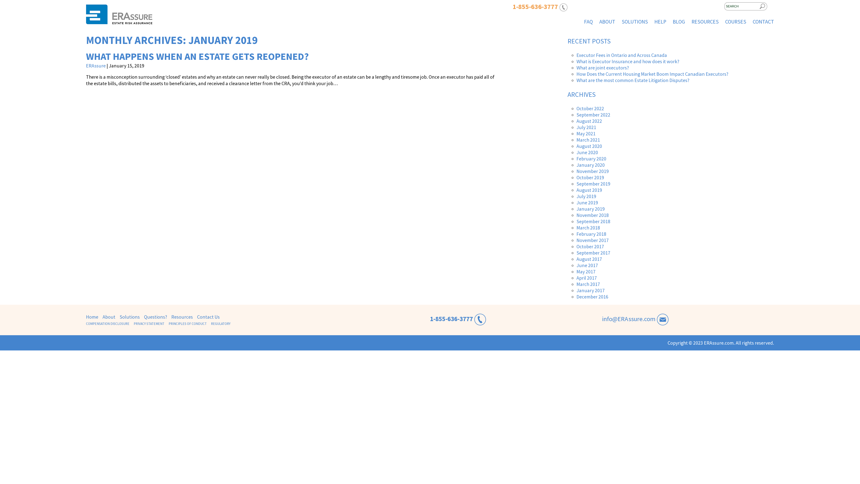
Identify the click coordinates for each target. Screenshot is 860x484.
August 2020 (589, 146)
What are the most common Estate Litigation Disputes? (632, 80)
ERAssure (96, 66)
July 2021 (586, 127)
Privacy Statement (149, 324)
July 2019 (586, 196)
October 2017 (590, 246)
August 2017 (589, 259)
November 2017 (592, 240)
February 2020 (591, 159)
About (607, 21)
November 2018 (592, 215)
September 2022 (593, 115)
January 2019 (590, 209)
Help (660, 21)
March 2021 (588, 140)
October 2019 (590, 177)
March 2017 (588, 284)
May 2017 (586, 271)
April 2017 (586, 278)
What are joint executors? (602, 68)
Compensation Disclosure (107, 324)
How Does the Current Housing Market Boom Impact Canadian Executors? (652, 74)
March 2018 (588, 228)
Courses (735, 21)
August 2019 (589, 190)
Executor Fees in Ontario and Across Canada (621, 55)
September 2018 (593, 221)
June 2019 (587, 202)
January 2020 (590, 165)
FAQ (588, 21)
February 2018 (591, 234)
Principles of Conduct (188, 324)
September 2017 (593, 253)
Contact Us (208, 317)
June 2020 (587, 152)
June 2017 (587, 265)
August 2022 (589, 121)
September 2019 (593, 184)
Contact (763, 21)
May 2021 (586, 133)
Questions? (155, 317)
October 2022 (590, 108)
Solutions (635, 21)
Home (92, 317)
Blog (679, 21)
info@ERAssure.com (629, 319)
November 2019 (592, 171)
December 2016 (592, 297)
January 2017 (590, 290)
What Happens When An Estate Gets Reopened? (197, 56)
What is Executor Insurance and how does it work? (627, 61)
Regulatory (220, 324)
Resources (705, 21)
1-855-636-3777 (451, 319)
